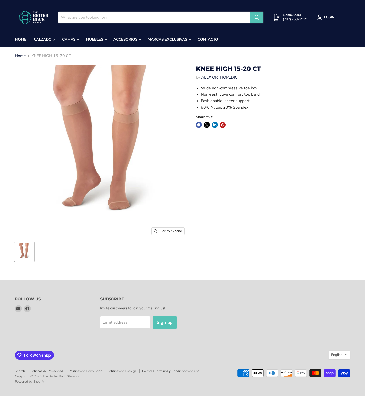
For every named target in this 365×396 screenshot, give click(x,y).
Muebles (95, 39)
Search (20, 371)
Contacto (208, 39)
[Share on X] (207, 125)
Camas (69, 39)
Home (20, 39)
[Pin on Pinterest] (223, 125)
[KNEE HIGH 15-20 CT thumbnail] (24, 252)
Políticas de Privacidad (46, 371)
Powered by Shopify (29, 381)
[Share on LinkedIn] (215, 125)
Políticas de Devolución (85, 371)
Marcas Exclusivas (168, 39)
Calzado (43, 39)
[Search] (256, 17)
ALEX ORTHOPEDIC (219, 77)
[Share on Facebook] (199, 125)
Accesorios (125, 39)
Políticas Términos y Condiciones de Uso (170, 371)
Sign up (165, 322)
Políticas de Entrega (122, 371)
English (337, 354)
